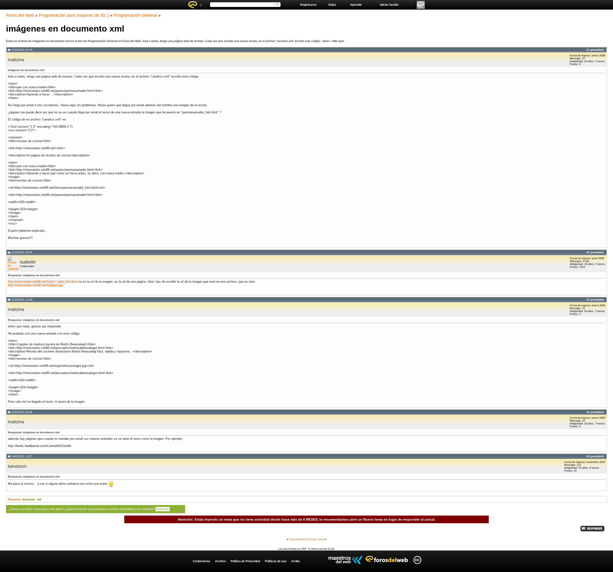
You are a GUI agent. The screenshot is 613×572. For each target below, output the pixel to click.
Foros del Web (20, 15)
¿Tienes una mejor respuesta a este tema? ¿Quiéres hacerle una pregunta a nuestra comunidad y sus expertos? (88, 509)
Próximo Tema (315, 539)
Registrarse (308, 4)
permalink (597, 49)
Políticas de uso (275, 561)
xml (39, 499)
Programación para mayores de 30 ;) (74, 15)
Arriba (295, 561)
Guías (332, 4)
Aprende (356, 4)
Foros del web (195, 5)
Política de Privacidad (245, 561)
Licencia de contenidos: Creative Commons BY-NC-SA (417, 560)
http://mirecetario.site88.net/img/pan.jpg (35, 285)
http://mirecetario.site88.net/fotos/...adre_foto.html (43, 281)
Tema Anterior (297, 539)
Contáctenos (201, 561)
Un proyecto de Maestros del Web (345, 560)
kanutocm (17, 466)
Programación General (135, 15)
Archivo (220, 561)
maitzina (16, 59)
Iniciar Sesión (389, 4)
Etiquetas (14, 499)
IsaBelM (27, 262)
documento (29, 499)
